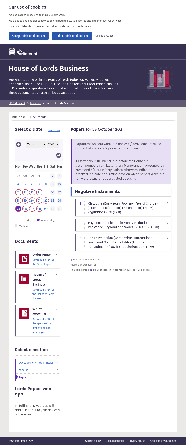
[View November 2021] (58, 155)
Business (35, 103)
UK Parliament (17, 103)
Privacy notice (137, 440)
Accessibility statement (163, 440)
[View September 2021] (18, 144)
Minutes (23, 369)
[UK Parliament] (23, 52)
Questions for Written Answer (36, 362)
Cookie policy (93, 440)
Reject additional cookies (72, 36)
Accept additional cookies (28, 36)
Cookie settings (104, 35)
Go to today (54, 130)
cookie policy (83, 26)
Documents (38, 117)
